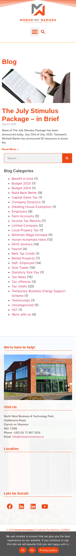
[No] (69, 543)
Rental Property (23, 258)
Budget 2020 (21, 183)
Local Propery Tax (25, 230)
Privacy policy (48, 550)
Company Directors (26, 202)
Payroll (17, 249)
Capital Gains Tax (25, 197)
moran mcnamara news (29, 239)
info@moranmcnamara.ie (28, 436)
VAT (15, 310)
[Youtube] (45, 506)
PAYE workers (22, 244)
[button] (35, 32)
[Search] (67, 158)
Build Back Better (24, 193)
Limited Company (25, 225)
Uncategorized (23, 305)
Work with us (21, 314)
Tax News (19, 277)
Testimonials (21, 300)
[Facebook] (10, 506)
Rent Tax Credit (23, 253)
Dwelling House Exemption (31, 207)
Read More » (10, 149)
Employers (19, 211)
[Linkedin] (21, 506)
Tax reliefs (19, 286)
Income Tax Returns (26, 221)
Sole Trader (20, 268)
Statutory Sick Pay (25, 272)
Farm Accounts (23, 216)
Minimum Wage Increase (29, 235)
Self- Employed (23, 263)
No (32, 550)
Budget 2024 (21, 188)
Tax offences (21, 282)
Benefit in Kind (22, 179)
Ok (23, 550)
